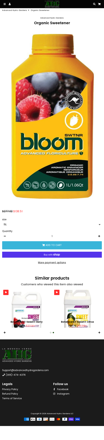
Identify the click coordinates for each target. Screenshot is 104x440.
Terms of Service (12, 398)
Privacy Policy (10, 389)
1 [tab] (50, 332)
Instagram (62, 393)
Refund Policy (10, 393)
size (4, 219)
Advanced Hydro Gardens (14, 10)
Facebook (62, 389)
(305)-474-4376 (15, 375)
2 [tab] (53, 332)
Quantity (7, 231)
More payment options (52, 262)
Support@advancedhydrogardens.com (25, 370)
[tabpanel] (26, 308)
